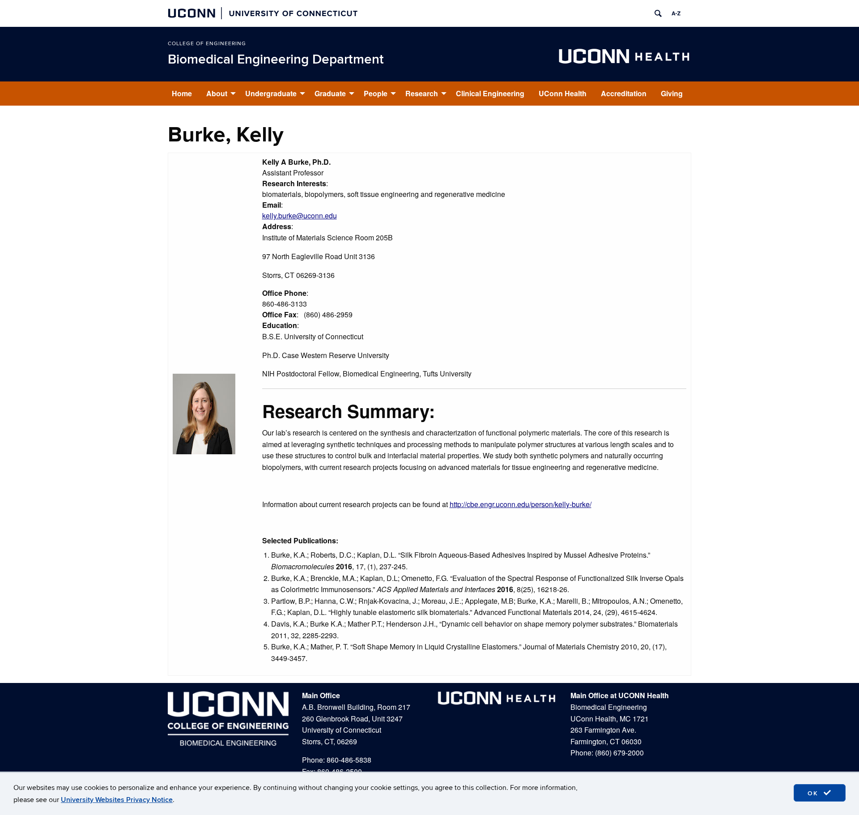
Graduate (330, 93)
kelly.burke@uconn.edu (299, 215)
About (216, 93)
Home (182, 93)
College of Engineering (207, 43)
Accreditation (623, 93)
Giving (672, 93)
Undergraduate (271, 93)
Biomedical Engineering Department (276, 59)
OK (814, 793)
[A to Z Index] (676, 13)
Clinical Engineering (490, 93)
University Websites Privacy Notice (117, 799)
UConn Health (563, 93)
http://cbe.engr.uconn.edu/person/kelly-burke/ (520, 504)
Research (421, 93)
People (375, 93)
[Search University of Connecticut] (658, 13)
